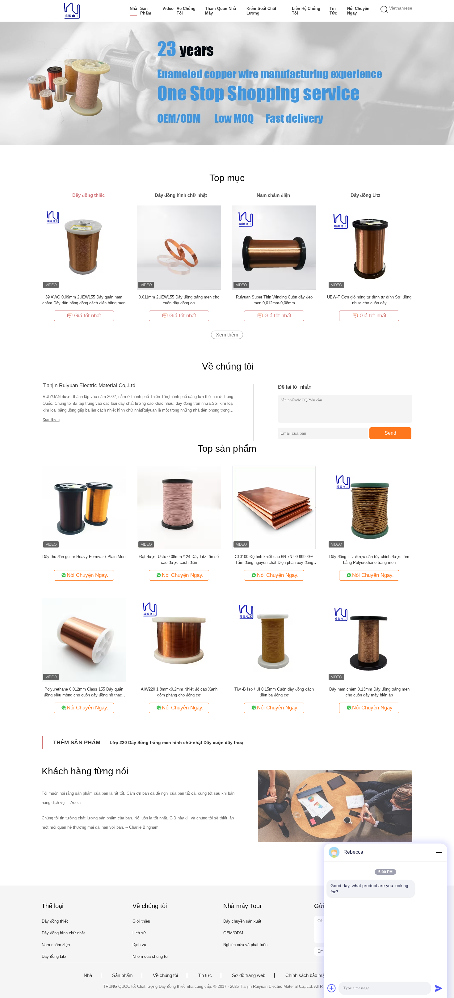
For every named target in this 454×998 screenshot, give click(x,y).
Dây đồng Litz (54, 956)
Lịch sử (139, 933)
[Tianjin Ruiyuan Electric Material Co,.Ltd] (72, 10)
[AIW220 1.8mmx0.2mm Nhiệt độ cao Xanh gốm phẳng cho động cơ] (179, 639)
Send (390, 433)
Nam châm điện (56, 944)
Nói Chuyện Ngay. (358, 10)
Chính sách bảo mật (305, 975)
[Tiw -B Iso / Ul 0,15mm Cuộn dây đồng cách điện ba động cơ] (274, 639)
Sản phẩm (145, 10)
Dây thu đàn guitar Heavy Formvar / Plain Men (83, 556)
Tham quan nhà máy (220, 10)
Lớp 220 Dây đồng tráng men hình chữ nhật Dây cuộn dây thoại (177, 742)
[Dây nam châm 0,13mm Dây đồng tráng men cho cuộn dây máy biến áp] (369, 639)
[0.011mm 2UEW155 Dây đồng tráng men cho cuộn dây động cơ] (179, 247)
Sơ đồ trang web (248, 975)
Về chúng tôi (186, 10)
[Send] (438, 988)
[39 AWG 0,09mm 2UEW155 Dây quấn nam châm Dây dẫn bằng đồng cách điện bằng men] (84, 247)
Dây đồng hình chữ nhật (63, 933)
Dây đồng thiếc (55, 921)
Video (168, 8)
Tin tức (333, 10)
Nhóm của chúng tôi (150, 956)
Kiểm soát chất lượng (261, 10)
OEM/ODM (233, 933)
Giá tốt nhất (87, 316)
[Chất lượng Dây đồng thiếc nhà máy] (227, 83)
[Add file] (331, 988)
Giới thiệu (141, 921)
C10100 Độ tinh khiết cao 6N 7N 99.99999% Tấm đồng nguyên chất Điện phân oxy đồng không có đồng (274, 562)
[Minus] (438, 852)
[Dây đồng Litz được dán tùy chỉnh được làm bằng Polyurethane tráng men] (369, 507)
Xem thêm (227, 334)
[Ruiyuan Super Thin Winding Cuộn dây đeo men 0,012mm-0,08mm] (274, 247)
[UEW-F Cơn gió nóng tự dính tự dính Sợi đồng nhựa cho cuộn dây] (369, 247)
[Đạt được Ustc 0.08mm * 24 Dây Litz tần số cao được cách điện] (179, 507)
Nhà (133, 8)
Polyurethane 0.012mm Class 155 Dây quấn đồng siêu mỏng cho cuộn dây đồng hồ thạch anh (84, 695)
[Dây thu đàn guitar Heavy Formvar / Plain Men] (84, 507)
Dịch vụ (139, 944)
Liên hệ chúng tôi (306, 10)
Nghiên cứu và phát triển (245, 944)
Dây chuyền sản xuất (242, 921)
